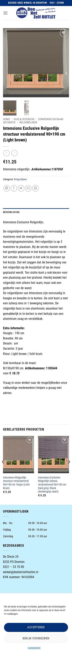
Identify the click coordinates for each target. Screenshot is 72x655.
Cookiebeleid (34, 647)
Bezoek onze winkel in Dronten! (27, 2)
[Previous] (9, 63)
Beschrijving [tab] (11, 212)
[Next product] (6, 153)
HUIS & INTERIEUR (24, 119)
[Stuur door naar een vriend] (28, 188)
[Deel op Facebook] (14, 188)
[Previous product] (14, 153)
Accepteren (36, 627)
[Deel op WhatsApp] (6, 188)
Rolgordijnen (28, 122)
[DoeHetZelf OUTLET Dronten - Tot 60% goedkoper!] (36, 13)
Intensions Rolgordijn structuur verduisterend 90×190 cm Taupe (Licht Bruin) (16, 483)
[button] (5, 13)
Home (6, 119)
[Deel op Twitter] (21, 188)
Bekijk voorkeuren (36, 638)
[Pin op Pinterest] (35, 188)
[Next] (62, 63)
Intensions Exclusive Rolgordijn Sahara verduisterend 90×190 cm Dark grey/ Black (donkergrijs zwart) (52, 484)
